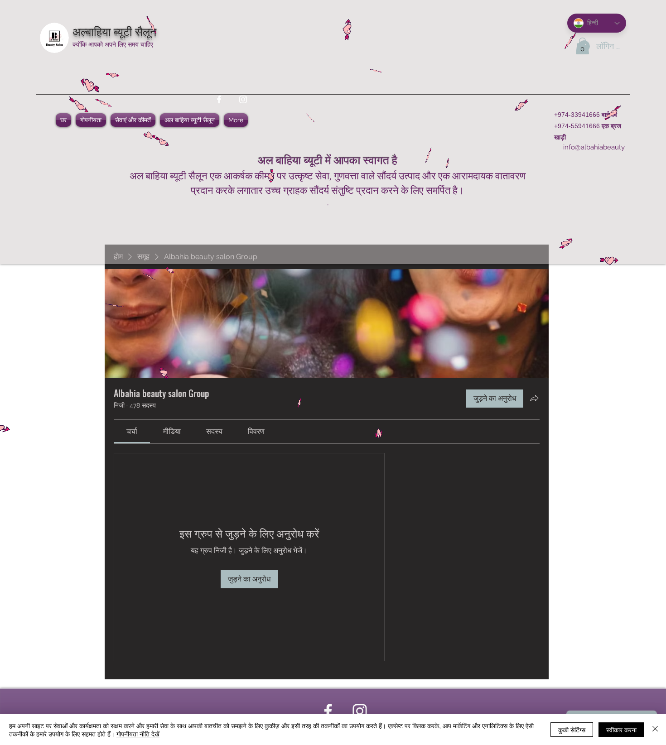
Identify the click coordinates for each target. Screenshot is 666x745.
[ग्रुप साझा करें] (534, 398)
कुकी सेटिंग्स (571, 729)
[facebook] (219, 99)
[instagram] (243, 99)
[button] (582, 46)
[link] (131, 431)
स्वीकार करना (621, 729)
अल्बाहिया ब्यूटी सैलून (114, 30)
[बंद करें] (655, 729)
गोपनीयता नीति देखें (137, 733)
